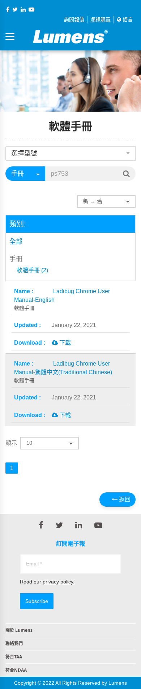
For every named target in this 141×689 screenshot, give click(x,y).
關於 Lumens (19, 630)
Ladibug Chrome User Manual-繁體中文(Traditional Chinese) (63, 372)
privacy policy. (58, 582)
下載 (64, 343)
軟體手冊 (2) (32, 270)
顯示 (11, 443)
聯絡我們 (14, 643)
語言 (127, 19)
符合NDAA (16, 670)
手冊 (15, 259)
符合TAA (13, 657)
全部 (15, 241)
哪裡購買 (100, 19)
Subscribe (36, 601)
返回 (124, 499)
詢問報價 (74, 19)
